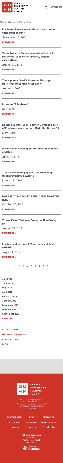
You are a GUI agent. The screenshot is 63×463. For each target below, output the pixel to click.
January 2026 (9, 300)
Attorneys (14, 422)
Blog (5, 344)
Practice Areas (14, 417)
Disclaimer (48, 417)
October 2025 (9, 309)
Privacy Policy (48, 422)
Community (31, 422)
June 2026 (7, 283)
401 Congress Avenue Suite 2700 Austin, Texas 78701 (31, 437)
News (31, 417)
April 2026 (7, 291)
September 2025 (10, 313)
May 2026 (7, 287)
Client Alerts (10, 329)
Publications (10, 339)
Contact (31, 427)
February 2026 (9, 296)
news (3, 22)
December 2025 (10, 305)
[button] (54, 7)
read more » (9, 42)
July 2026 (7, 278)
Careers (15, 427)
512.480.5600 (31, 442)
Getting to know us (14, 334)
